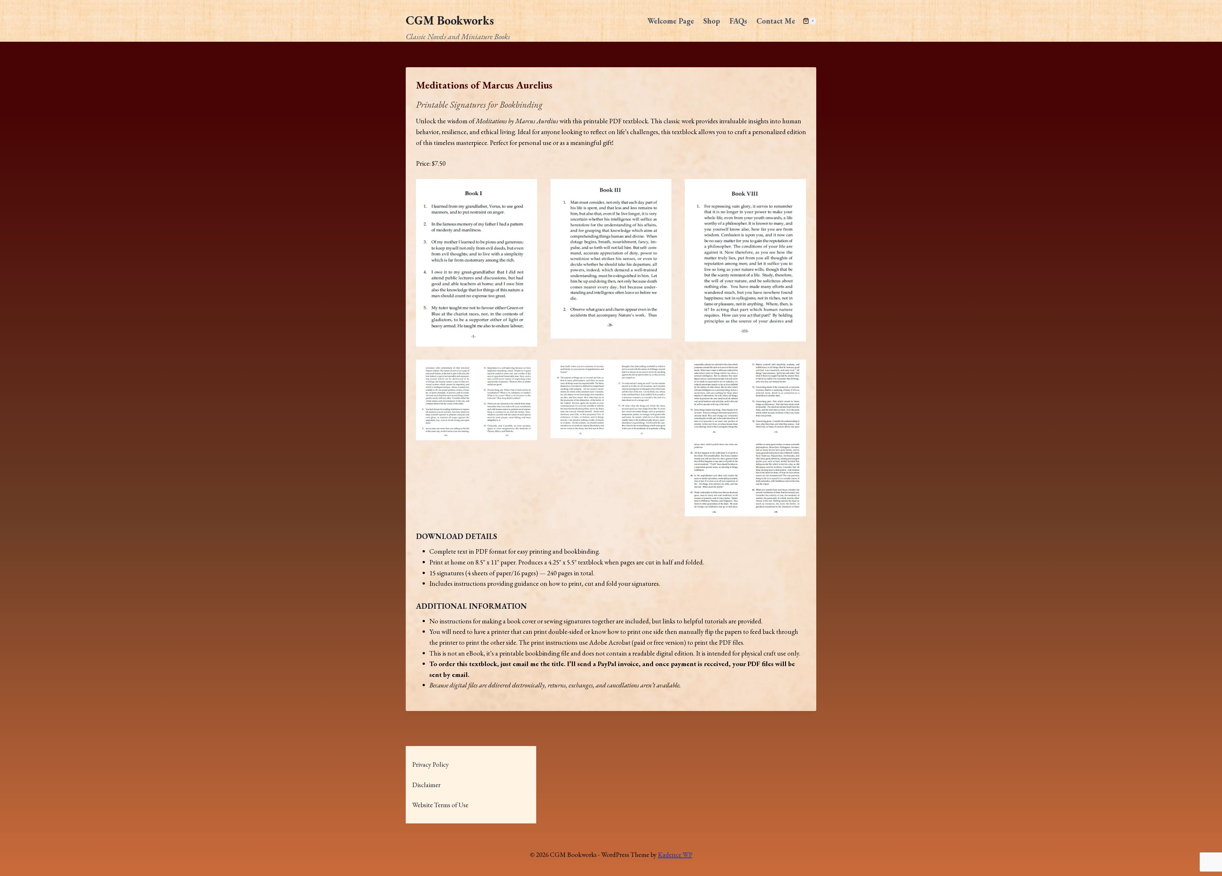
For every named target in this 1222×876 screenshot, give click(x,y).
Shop (711, 21)
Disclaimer (426, 784)
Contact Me (775, 21)
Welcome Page (670, 21)
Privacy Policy (430, 764)
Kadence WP (675, 854)
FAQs (738, 21)
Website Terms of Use (440, 805)
